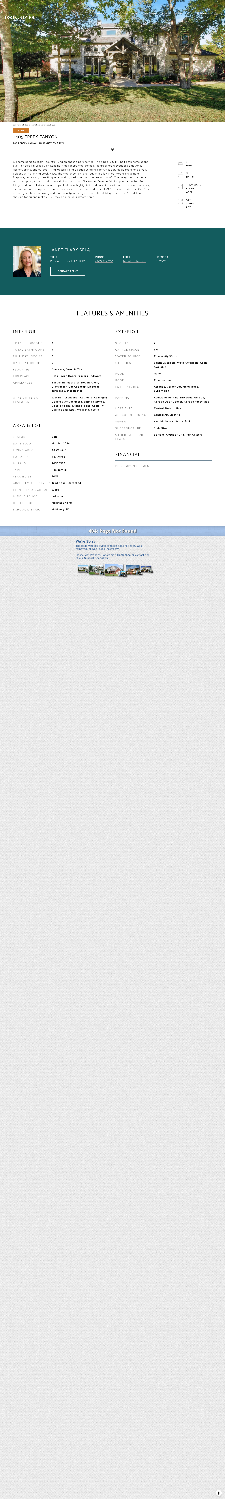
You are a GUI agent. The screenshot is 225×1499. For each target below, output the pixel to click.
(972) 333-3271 (104, 261)
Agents (166, 13)
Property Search (106, 13)
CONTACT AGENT (68, 271)
